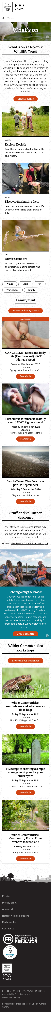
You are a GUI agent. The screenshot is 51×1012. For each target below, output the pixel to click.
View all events (26, 98)
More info (25, 376)
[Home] (13, 7)
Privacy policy (9, 902)
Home (3, 18)
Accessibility (9, 909)
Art (39, 283)
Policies (6, 896)
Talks (25, 283)
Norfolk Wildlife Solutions (15, 916)
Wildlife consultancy (11, 998)
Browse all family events (25, 310)
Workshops (12, 290)
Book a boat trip (25, 633)
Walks (9, 283)
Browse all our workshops (25, 660)
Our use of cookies (36, 991)
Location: (25, 367)
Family (31, 290)
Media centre (9, 922)
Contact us (8, 928)
